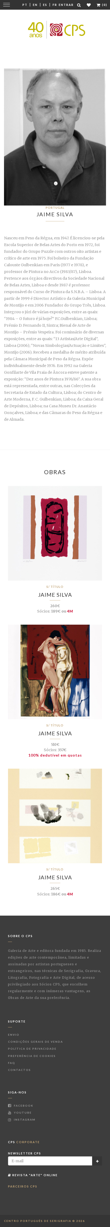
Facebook (23, 1105)
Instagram (24, 1119)
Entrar (66, 4)
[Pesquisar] (79, 5)
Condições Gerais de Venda (35, 1041)
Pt (25, 4)
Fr (55, 4)
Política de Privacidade (32, 1048)
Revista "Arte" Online (34, 1175)
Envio (13, 1034)
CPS (24, 1142)
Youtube (22, 1112)
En (35, 4)
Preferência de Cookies (32, 1055)
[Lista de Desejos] (89, 5)
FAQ (11, 1062)
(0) (104, 4)
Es (45, 4)
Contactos (19, 1069)
